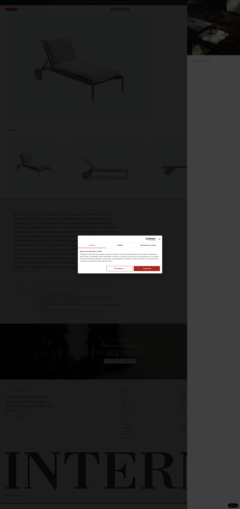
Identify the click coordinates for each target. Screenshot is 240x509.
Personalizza (118, 268)
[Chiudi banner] (159, 239)
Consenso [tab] (91, 245)
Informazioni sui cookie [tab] (148, 245)
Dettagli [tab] (120, 245)
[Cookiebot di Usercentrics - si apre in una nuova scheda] (147, 239)
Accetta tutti (147, 268)
